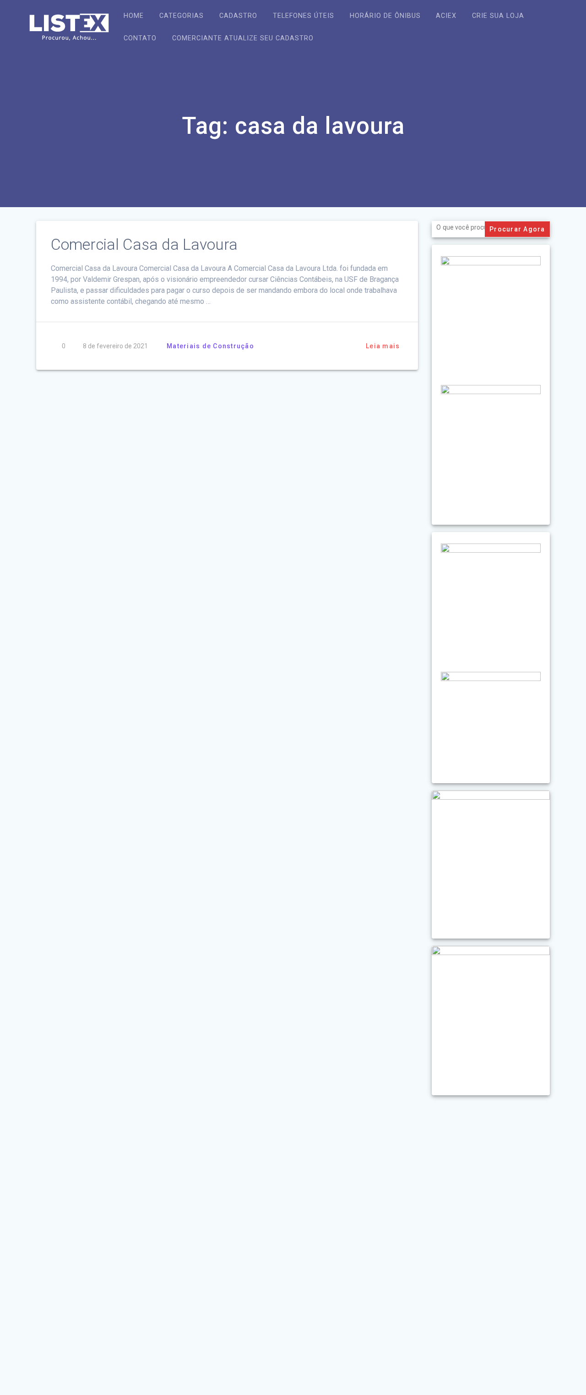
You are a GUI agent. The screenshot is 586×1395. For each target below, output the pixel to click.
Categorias (181, 16)
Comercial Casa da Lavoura (144, 244)
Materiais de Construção (210, 346)
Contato (140, 38)
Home (134, 16)
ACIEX (446, 16)
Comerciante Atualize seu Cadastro (243, 38)
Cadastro (238, 16)
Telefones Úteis (303, 16)
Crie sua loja (498, 16)
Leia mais (383, 346)
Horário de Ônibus (385, 16)
